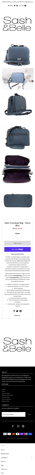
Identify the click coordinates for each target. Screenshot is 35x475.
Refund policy (5, 401)
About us (3, 461)
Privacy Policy (5, 397)
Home (2, 450)
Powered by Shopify (23, 438)
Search (4, 389)
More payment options (17, 254)
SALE (2, 473)
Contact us (17, 315)
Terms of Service (6, 399)
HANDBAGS (4, 457)
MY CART (23, 5)
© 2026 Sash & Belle (12, 438)
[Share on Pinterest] (21, 311)
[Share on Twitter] (17, 311)
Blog (2, 465)
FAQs (3, 391)
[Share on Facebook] (14, 311)
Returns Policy (6, 393)
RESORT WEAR (5, 454)
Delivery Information (7, 395)
